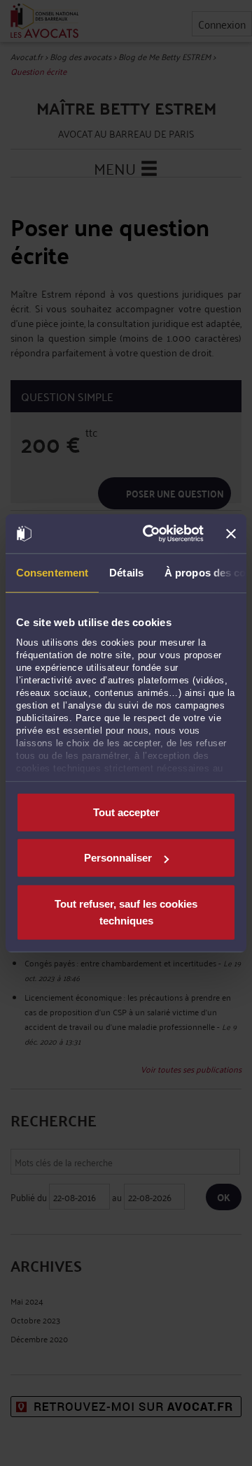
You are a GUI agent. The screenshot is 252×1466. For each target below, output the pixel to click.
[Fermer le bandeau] (231, 534)
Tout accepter (126, 812)
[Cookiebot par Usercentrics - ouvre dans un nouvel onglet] (150, 534)
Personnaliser (118, 858)
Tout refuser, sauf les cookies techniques (126, 911)
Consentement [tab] (52, 572)
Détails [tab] (126, 572)
